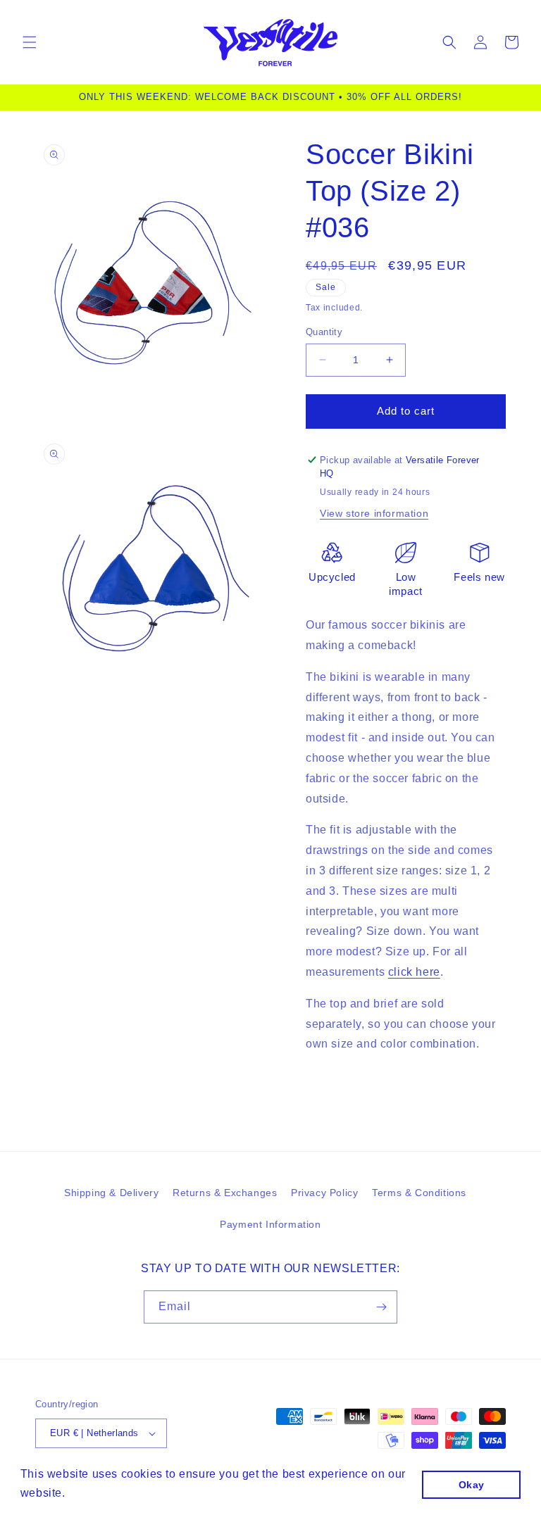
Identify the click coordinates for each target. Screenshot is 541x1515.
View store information (374, 513)
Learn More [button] (101, 1493)
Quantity (324, 332)
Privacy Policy (324, 1192)
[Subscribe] (381, 1307)
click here (414, 972)
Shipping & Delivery (111, 1192)
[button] (29, 42)
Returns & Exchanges (225, 1192)
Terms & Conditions (419, 1192)
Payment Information (270, 1224)
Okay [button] (472, 1484)
